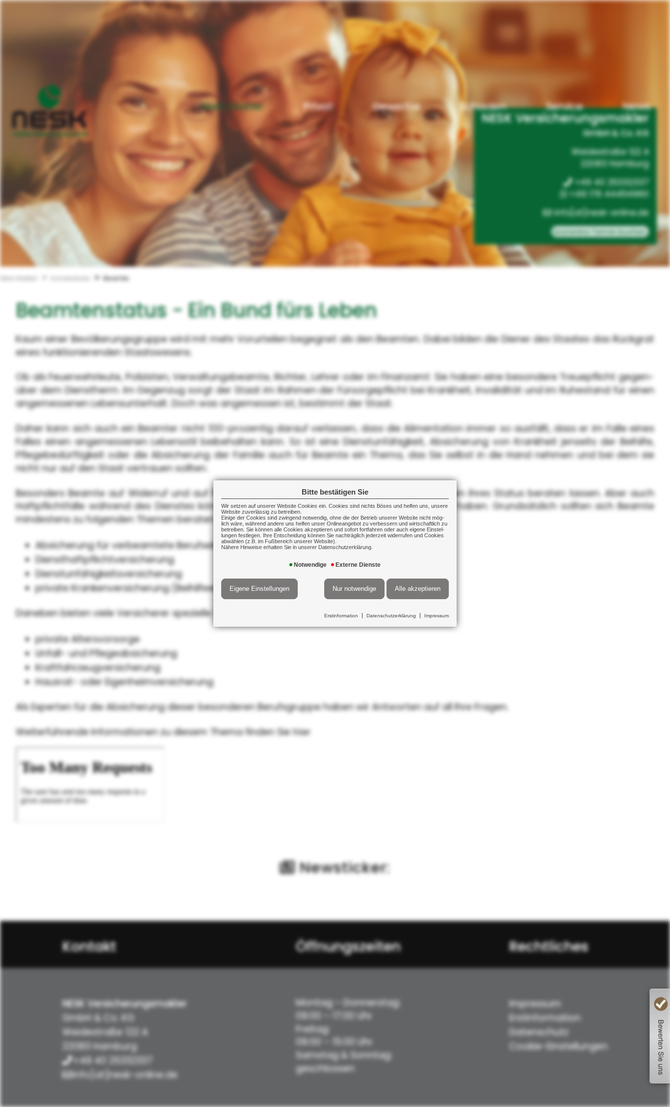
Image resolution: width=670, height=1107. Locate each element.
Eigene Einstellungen (259, 588)
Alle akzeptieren (417, 588)
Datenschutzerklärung (391, 615)
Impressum (436, 615)
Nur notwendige (354, 588)
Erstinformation (341, 615)
